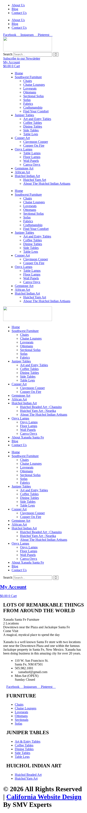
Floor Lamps (31, 157)
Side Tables (31, 130)
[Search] (55, 54)
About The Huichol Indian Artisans (46, 183)
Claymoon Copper (35, 141)
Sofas (27, 100)
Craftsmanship (32, 107)
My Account (13, 587)
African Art (22, 172)
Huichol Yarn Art (34, 180)
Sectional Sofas (33, 96)
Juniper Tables (24, 115)
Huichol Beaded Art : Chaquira (41, 407)
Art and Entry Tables (37, 119)
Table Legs (30, 134)
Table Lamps (32, 153)
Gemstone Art (24, 168)
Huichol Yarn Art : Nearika (38, 411)
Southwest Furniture (28, 77)
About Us (18, 5)
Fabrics (28, 103)
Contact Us (19, 13)
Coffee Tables (32, 122)
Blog (15, 9)
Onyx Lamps (23, 149)
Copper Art (22, 138)
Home (19, 73)
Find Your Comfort (36, 111)
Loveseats (30, 88)
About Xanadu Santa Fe (28, 437)
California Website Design (44, 797)
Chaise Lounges (34, 84)
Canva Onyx (31, 164)
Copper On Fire (33, 145)
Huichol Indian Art (27, 176)
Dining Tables (32, 126)
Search (7, 54)
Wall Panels (31, 161)
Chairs (27, 81)
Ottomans (29, 92)
